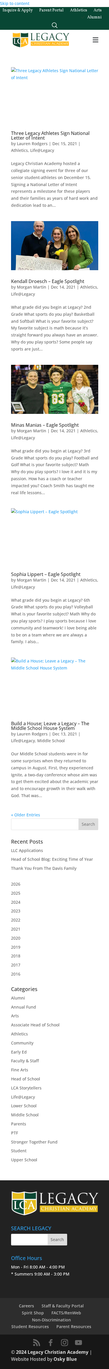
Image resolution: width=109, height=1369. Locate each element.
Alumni (18, 998)
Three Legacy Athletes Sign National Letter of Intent (50, 135)
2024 (15, 902)
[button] (95, 40)
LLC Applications (27, 850)
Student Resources (30, 1326)
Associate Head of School (35, 1025)
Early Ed (19, 1052)
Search (57, 1239)
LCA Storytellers (26, 1088)
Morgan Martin (31, 287)
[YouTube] (78, 1342)
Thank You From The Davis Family (43, 868)
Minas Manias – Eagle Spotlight (45, 425)
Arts (15, 1015)
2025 (15, 893)
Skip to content (14, 3)
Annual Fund (23, 1007)
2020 (15, 938)
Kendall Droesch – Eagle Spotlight (47, 281)
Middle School (51, 740)
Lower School (24, 1105)
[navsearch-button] (54, 23)
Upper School (24, 1159)
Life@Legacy (42, 150)
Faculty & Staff (25, 1060)
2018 (15, 956)
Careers (26, 1306)
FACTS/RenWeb (66, 1313)
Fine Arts (19, 1070)
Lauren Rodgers (32, 143)
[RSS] (36, 1342)
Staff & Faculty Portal (63, 1306)
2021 (15, 929)
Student (18, 1150)
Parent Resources (73, 1326)
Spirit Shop (33, 1313)
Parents (18, 1124)
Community (22, 1043)
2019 (15, 947)
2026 (15, 884)
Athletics (19, 150)
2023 (15, 911)
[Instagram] (64, 1342)
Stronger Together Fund (34, 1142)
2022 (15, 920)
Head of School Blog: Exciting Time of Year (52, 859)
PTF (14, 1133)
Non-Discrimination (51, 1320)
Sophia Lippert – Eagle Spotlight (46, 574)
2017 (15, 965)
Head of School (25, 1079)
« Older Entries (25, 815)
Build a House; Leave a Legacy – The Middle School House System (50, 725)
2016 (15, 974)
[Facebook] (50, 1342)
